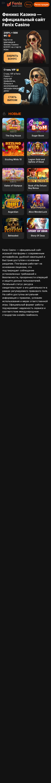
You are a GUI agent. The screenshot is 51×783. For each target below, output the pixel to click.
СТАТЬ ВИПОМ (12, 99)
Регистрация (41, 4)
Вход (28, 4)
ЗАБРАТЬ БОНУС (12, 57)
